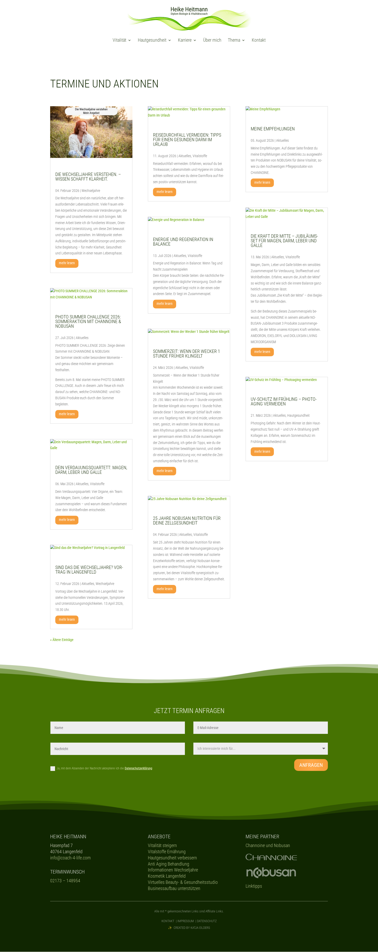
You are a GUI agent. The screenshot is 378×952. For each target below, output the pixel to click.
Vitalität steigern (162, 845)
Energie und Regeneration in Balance (183, 242)
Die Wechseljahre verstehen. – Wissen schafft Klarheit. (88, 177)
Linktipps (254, 886)
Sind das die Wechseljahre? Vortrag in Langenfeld (89, 570)
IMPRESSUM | (187, 921)
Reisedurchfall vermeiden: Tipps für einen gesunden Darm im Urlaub (187, 139)
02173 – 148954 (65, 880)
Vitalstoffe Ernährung (167, 851)
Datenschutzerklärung (138, 768)
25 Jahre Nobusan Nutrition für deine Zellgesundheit (187, 520)
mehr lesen (67, 263)
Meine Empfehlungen (273, 128)
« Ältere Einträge (62, 640)
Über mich (212, 40)
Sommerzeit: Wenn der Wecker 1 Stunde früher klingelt (186, 354)
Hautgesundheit (152, 40)
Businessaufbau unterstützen (174, 888)
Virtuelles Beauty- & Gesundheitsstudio (183, 882)
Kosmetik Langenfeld (167, 876)
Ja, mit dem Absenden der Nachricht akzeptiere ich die (104, 768)
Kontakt (259, 40)
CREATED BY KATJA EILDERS (192, 928)
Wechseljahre (91, 191)
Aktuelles (82, 338)
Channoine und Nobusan (268, 845)
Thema (234, 40)
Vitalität (119, 40)
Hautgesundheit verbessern (172, 857)
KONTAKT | (169, 921)
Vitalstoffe (97, 484)
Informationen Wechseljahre (173, 870)
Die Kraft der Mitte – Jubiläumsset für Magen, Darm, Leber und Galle (284, 240)
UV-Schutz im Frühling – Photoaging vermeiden (284, 401)
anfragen (311, 765)
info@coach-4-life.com (70, 857)
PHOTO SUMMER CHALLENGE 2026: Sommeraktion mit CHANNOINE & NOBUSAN (88, 321)
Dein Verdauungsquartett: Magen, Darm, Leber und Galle (91, 470)
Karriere (185, 40)
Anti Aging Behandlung (168, 864)
